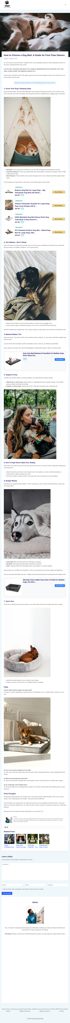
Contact (61, 1011)
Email (27, 885)
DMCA (8, 1011)
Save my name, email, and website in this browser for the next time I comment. (23, 889)
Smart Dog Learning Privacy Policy (21, 1009)
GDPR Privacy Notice (61, 1009)
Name (4, 885)
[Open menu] (65, 5)
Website (50, 885)
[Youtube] (7, 827)
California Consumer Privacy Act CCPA (43, 1009)
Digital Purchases (45, 1011)
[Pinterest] (5, 827)
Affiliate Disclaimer (24, 1011)
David (6, 58)
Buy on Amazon (58, 191)
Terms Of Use (6, 1009)
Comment (5, 864)
